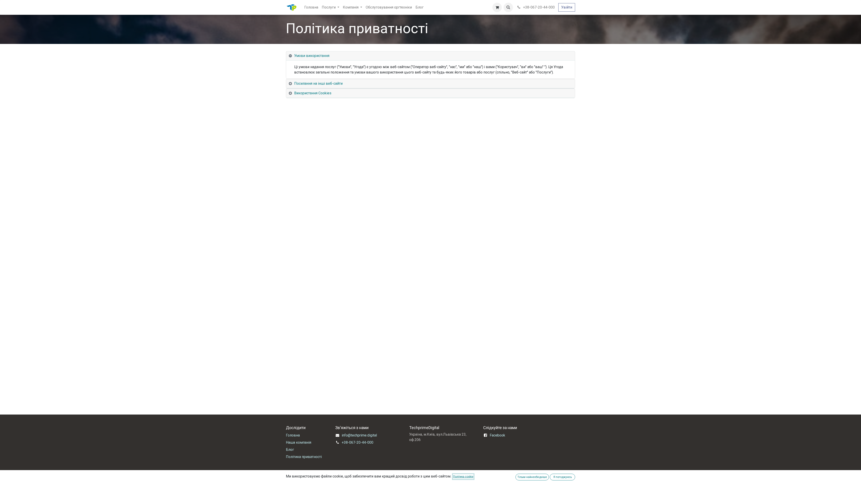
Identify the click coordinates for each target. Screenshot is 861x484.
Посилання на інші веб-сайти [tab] (318, 83)
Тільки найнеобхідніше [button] (532, 477)
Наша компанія (298, 442)
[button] (508, 7)
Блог (290, 449)
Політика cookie (463, 476)
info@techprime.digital (359, 435)
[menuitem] (311, 7)
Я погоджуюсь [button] (562, 477)
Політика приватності (304, 457)
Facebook (497, 435)
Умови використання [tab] (311, 56)
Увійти (566, 7)
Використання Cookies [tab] (312, 93)
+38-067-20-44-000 (538, 7)
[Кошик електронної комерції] (497, 7)
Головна (293, 435)
